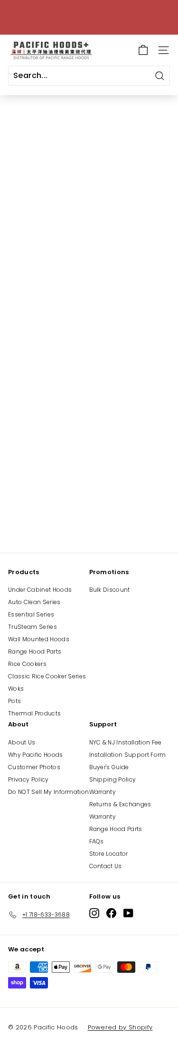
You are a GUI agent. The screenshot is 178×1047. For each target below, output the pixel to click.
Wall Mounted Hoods (38, 639)
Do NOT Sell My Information (48, 792)
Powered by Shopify (120, 1027)
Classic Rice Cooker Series (47, 676)
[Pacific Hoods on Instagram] (94, 913)
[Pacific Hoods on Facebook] (111, 913)
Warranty (102, 792)
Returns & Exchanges (120, 804)
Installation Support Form (127, 755)
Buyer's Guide (109, 767)
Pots (14, 701)
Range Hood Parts (34, 651)
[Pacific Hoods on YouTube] (128, 913)
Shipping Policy (112, 779)
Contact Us (105, 866)
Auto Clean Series (34, 602)
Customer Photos (34, 767)
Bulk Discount (109, 590)
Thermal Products (34, 713)
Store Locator (108, 854)
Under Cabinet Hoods (40, 590)
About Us (22, 742)
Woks (16, 689)
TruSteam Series (32, 627)
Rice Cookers (27, 664)
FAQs (96, 841)
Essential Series (31, 614)
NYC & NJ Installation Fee (125, 742)
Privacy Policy (28, 779)
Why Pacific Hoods (35, 755)
